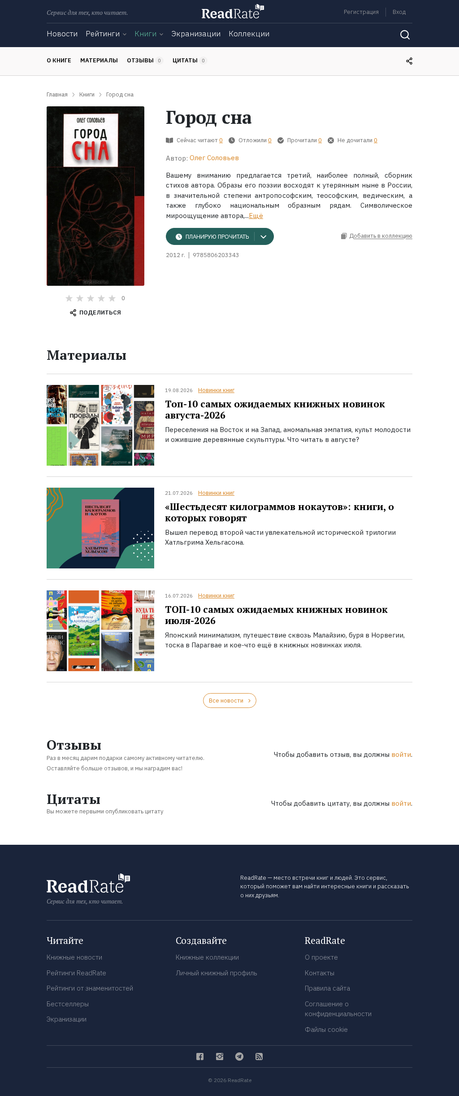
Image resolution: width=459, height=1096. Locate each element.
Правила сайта (327, 988)
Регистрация (361, 12)
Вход (399, 12)
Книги (145, 34)
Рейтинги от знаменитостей (90, 988)
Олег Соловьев (214, 157)
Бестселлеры (68, 1004)
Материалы (99, 60)
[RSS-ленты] (259, 1056)
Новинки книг (216, 390)
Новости (62, 34)
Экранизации (196, 34)
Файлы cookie (326, 1029)
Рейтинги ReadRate (76, 973)
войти (401, 754)
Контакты (319, 973)
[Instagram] (219, 1056)
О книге (59, 60)
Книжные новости (74, 957)
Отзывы (144, 60)
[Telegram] (239, 1056)
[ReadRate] (233, 11)
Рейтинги (103, 34)
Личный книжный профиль (216, 973)
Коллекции (249, 34)
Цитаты (189, 60)
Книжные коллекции (207, 957)
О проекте (321, 957)
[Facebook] (200, 1056)
